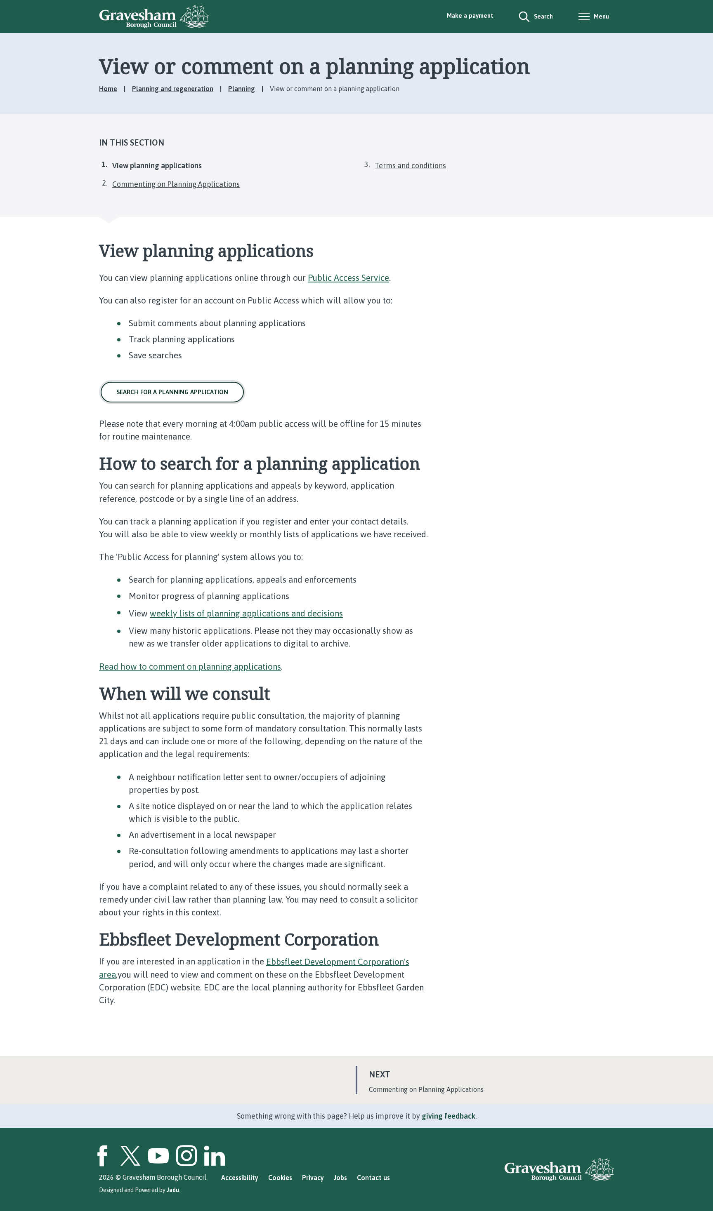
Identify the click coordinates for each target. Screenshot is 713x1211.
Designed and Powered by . (139, 1190)
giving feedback (448, 1116)
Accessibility (239, 1177)
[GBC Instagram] (186, 1155)
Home (108, 88)
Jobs (340, 1177)
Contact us (373, 1177)
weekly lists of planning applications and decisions (246, 613)
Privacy (313, 1177)
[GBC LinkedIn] (214, 1155)
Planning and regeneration (172, 88)
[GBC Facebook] (102, 1155)
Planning (241, 88)
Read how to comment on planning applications (190, 666)
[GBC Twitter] (130, 1155)
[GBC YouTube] (158, 1155)
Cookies (280, 1177)
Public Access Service (348, 277)
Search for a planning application (172, 391)
